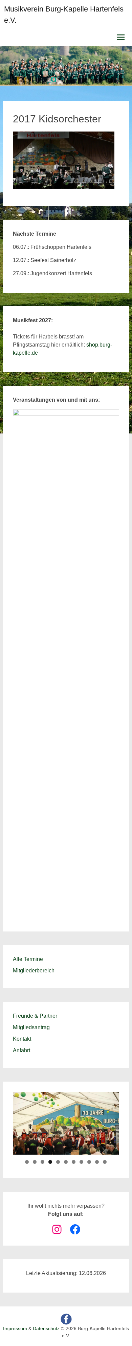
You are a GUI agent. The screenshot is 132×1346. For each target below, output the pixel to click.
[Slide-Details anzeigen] (66, 662)
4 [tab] (50, 1162)
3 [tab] (42, 1162)
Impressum (15, 1328)
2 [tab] (35, 1162)
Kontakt (22, 1039)
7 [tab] (73, 1162)
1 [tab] (27, 1162)
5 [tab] (58, 1162)
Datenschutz (46, 1328)
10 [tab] (97, 1162)
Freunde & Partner (35, 1016)
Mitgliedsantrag (31, 1027)
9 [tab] (89, 1162)
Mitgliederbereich (33, 970)
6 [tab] (66, 1162)
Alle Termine (28, 959)
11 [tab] (105, 1162)
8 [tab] (81, 1162)
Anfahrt (21, 1050)
